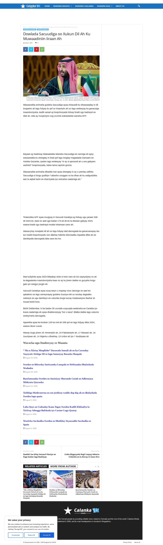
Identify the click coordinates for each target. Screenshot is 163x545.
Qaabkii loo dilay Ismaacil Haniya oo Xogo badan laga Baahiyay (39, 455)
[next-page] (98, 466)
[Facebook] (25, 49)
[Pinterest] (36, 49)
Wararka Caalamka (84, 6)
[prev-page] (95, 466)
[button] (139, 6)
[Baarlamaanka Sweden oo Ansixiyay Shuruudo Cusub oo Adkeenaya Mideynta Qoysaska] (88, 479)
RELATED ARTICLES (36, 466)
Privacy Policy (127, 542)
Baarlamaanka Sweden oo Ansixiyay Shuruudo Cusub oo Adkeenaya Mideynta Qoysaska (58, 380)
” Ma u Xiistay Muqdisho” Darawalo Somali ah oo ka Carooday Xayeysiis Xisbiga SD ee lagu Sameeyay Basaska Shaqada (55, 352)
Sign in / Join (25, 2)
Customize (16, 535)
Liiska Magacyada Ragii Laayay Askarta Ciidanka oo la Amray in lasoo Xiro (82, 455)
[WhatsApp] (42, 49)
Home (47, 6)
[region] (31, 528)
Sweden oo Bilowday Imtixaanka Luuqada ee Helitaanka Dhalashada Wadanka (58, 366)
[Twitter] (31, 49)
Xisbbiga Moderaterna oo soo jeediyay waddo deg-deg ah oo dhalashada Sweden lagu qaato (60, 394)
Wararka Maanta (61, 6)
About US (120, 6)
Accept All (46, 535)
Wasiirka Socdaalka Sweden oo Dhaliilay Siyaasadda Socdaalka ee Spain (57, 423)
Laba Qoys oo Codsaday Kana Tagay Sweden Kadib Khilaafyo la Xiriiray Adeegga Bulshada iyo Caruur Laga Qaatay (56, 408)
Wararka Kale (103, 6)
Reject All (31, 535)
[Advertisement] (81, 16)
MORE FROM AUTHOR (63, 466)
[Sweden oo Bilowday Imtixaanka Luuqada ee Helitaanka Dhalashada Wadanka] (61, 479)
